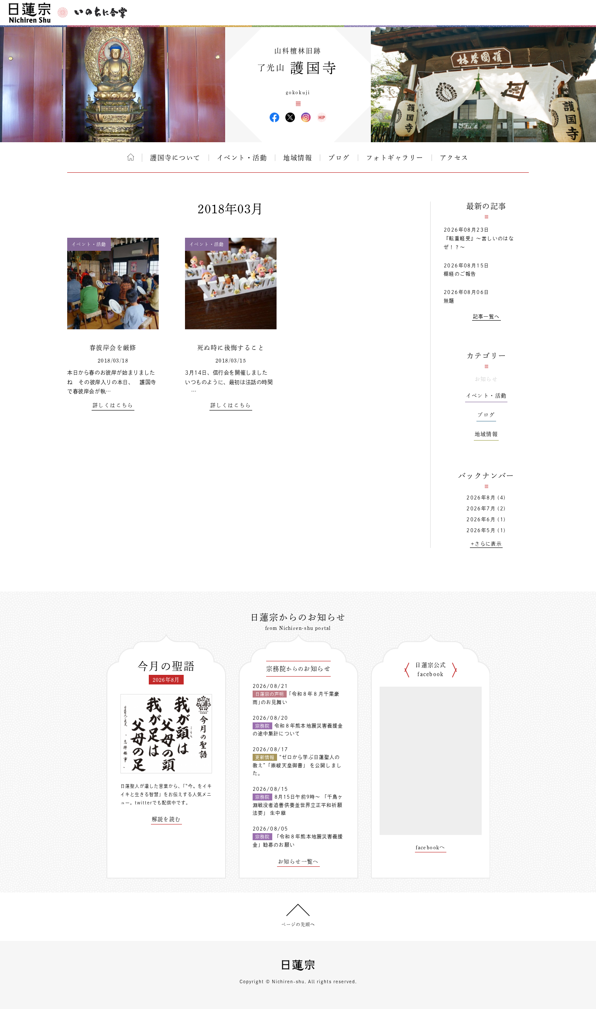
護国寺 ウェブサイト (321, 117)
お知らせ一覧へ (298, 861)
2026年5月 (481, 530)
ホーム (130, 157)
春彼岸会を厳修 (113, 348)
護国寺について (175, 157)
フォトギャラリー (395, 157)
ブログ (339, 157)
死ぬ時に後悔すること (230, 348)
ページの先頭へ (298, 924)
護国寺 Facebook (274, 117)
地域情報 (297, 157)
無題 (449, 300)
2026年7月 (481, 508)
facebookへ (430, 847)
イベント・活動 (242, 157)
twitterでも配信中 (155, 802)
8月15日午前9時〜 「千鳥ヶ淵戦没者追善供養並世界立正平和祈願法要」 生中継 (298, 804)
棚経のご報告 (460, 273)
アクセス (454, 157)
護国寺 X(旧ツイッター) (290, 117)
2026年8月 (481, 497)
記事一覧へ (486, 316)
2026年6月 (481, 519)
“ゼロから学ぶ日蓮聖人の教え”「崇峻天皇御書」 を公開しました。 (297, 765)
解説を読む (166, 819)
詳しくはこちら (113, 405)
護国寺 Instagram (306, 117)
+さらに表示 (486, 543)
